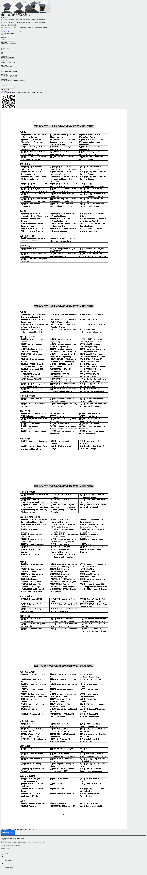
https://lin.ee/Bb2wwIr (6, 91)
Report (18, 845)
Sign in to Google (5, 31)
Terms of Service (32, 842)
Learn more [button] (23, 31)
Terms (5, 841)
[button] (73, 835)
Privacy (2, 841)
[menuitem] (75, 858)
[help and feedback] (1, 851)
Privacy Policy (41, 842)
